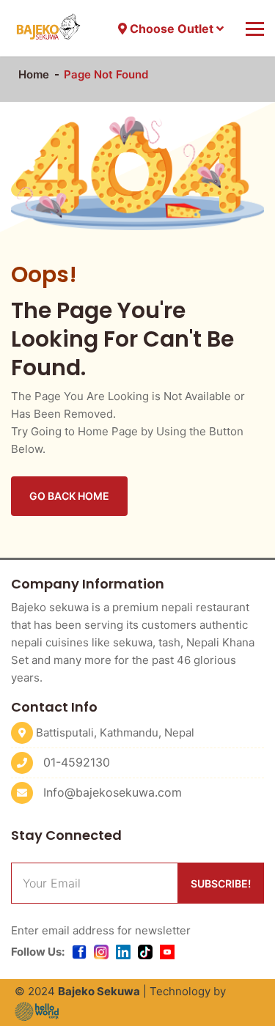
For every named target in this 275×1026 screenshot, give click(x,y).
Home (33, 74)
